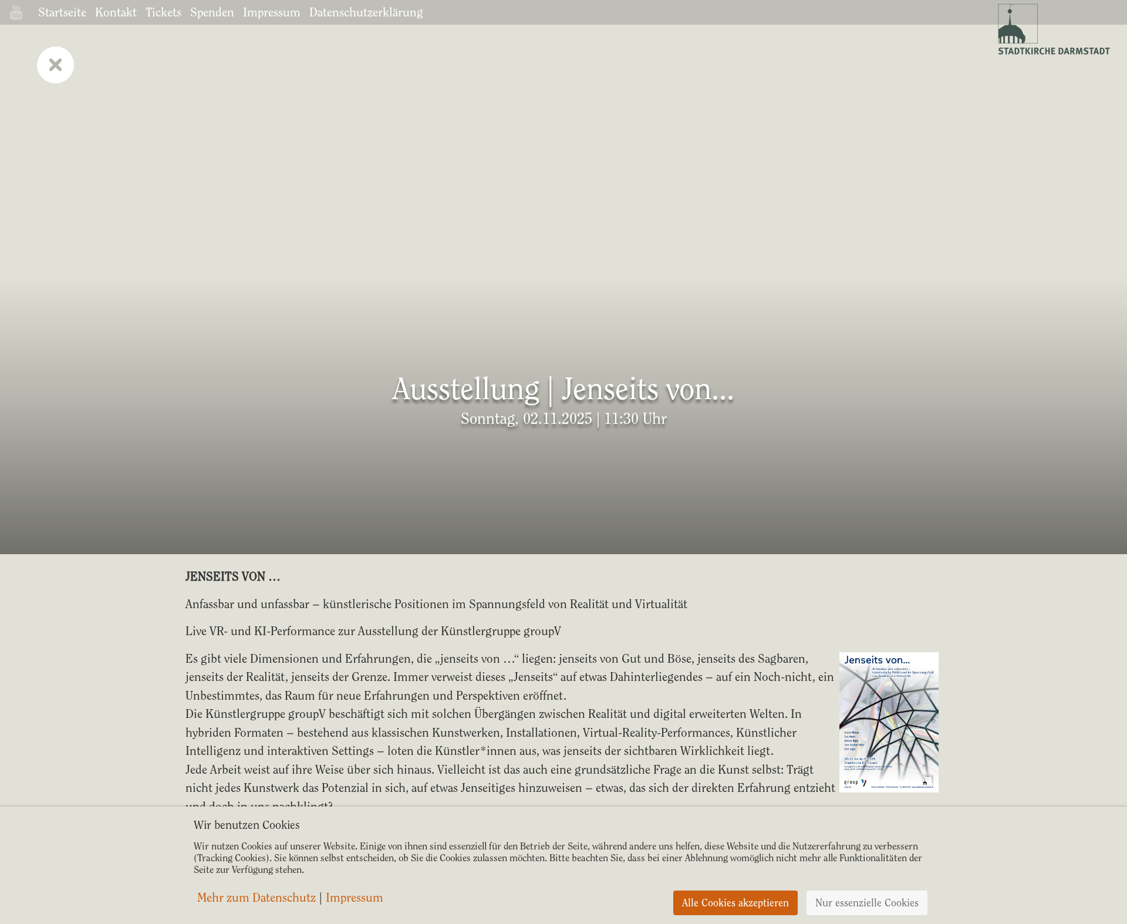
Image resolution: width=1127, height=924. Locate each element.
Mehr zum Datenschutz (256, 897)
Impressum (272, 12)
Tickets (163, 12)
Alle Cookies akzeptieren (735, 902)
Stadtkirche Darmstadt (1053, 29)
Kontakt (116, 12)
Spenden (212, 12)
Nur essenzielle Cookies (867, 902)
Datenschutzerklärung (366, 12)
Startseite (62, 12)
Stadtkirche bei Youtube (16, 12)
